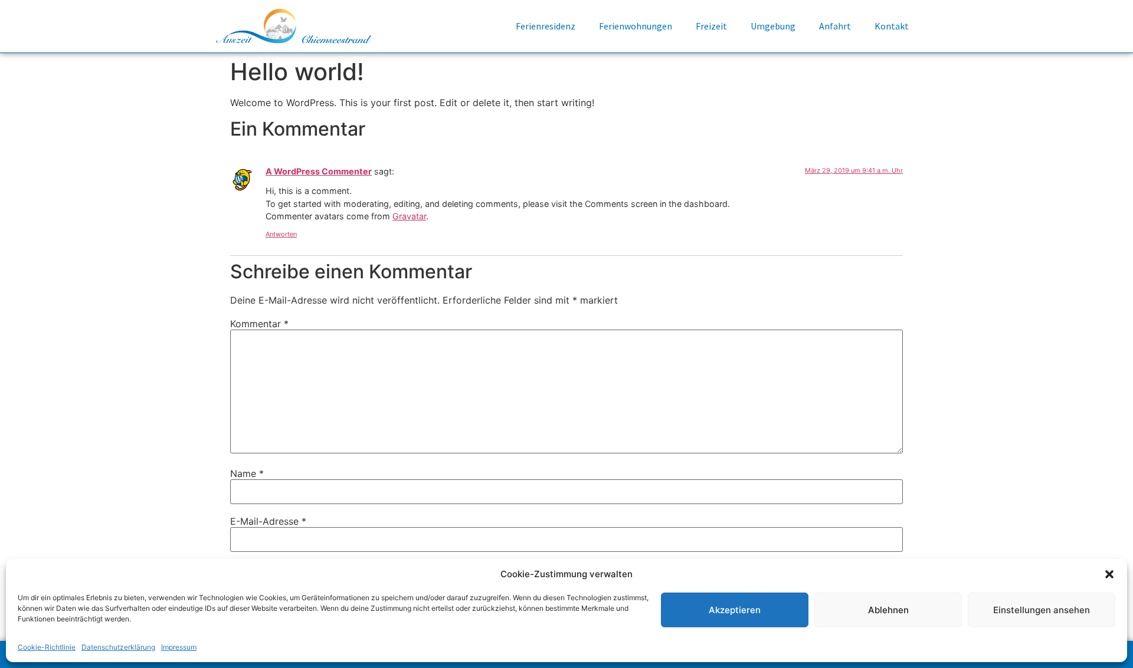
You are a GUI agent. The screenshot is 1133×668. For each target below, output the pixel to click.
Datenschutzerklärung (118, 647)
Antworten (281, 234)
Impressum (179, 647)
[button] (1109, 574)
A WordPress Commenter (319, 171)
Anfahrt (835, 26)
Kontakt (892, 26)
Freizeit (711, 26)
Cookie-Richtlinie (47, 647)
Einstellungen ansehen (1041, 610)
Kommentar (259, 323)
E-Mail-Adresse (268, 521)
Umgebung (773, 26)
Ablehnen (888, 610)
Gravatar (409, 216)
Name (247, 473)
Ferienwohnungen (635, 26)
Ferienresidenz (545, 26)
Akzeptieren (735, 610)
